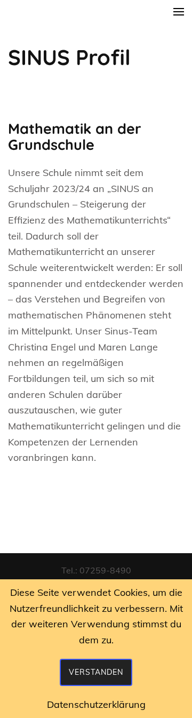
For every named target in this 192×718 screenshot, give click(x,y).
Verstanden (96, 672)
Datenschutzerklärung (96, 704)
